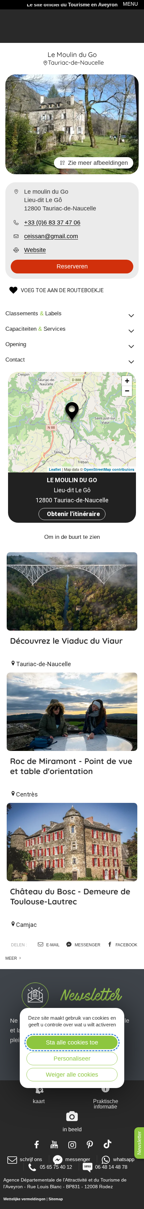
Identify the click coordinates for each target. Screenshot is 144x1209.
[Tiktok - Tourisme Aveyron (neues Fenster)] (107, 1144)
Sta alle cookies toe (72, 1042)
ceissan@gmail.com (51, 236)
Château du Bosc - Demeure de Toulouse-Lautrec (70, 896)
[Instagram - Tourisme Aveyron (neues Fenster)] (72, 1144)
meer (11, 958)
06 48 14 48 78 (111, 1167)
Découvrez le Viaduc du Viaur (66, 641)
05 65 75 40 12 (56, 1167)
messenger (87, 945)
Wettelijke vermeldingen (24, 1199)
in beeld (72, 1129)
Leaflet (55, 469)
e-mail (52, 945)
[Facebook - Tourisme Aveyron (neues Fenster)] (36, 1144)
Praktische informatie (105, 1103)
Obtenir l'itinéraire (73, 513)
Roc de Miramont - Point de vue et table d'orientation (71, 766)
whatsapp (123, 1159)
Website (35, 250)
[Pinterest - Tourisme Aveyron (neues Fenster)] (89, 1144)
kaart (39, 1101)
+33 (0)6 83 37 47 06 (52, 222)
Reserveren (72, 266)
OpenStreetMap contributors (109, 469)
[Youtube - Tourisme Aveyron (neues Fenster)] (54, 1144)
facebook (126, 945)
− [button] (127, 391)
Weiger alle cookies (72, 1074)
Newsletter (139, 1143)
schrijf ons (31, 1159)
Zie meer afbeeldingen (98, 163)
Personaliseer (72, 1058)
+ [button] (127, 381)
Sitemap (56, 1199)
